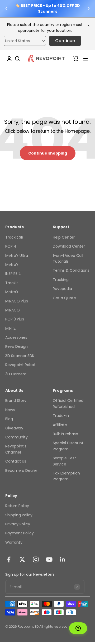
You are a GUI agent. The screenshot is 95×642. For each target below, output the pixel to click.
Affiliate (60, 425)
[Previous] (6, 9)
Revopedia (62, 288)
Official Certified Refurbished (68, 403)
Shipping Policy (18, 515)
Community (16, 437)
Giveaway (14, 428)
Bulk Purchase (65, 434)
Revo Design (16, 346)
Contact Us (15, 461)
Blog (9, 418)
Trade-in (61, 415)
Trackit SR (14, 237)
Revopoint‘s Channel (15, 449)
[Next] (89, 9)
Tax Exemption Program (66, 476)
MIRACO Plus (16, 301)
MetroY (11, 264)
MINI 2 (10, 328)
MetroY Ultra (16, 255)
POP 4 (10, 246)
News (10, 409)
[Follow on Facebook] (8, 559)
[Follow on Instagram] (35, 559)
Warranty (13, 542)
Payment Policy (19, 533)
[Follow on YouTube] (49, 559)
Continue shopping (47, 153)
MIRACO (12, 310)
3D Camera (15, 374)
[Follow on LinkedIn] (62, 559)
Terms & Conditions (71, 270)
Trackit (11, 282)
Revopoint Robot (20, 364)
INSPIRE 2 (13, 273)
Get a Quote (64, 298)
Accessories (16, 337)
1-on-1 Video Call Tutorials (68, 258)
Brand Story (15, 400)
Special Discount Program (68, 445)
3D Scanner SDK (19, 355)
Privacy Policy (17, 524)
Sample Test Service (64, 461)
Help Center (64, 237)
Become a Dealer (21, 470)
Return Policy (17, 505)
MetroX (11, 291)
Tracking (61, 279)
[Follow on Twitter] (22, 559)
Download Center (69, 246)
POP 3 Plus (14, 319)
